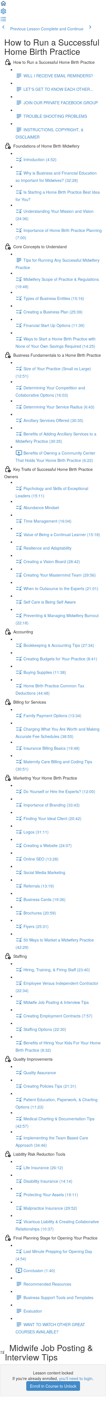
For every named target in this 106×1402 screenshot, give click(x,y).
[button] (3, 5)
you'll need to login (75, 1378)
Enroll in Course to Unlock (53, 1386)
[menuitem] (3, 13)
